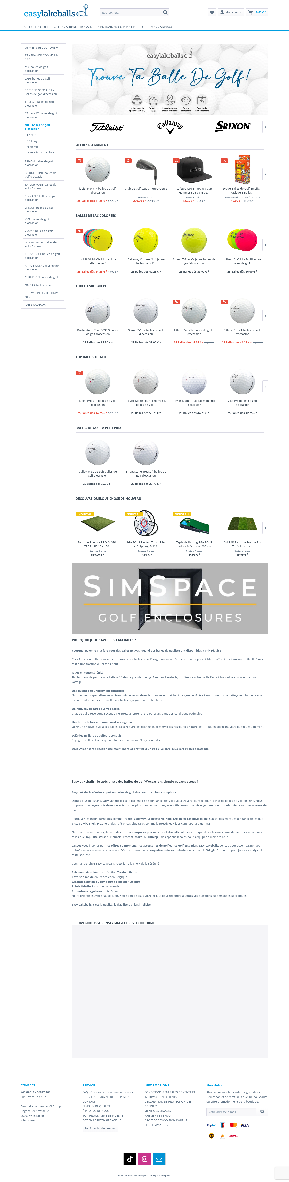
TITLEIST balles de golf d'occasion (39, 103)
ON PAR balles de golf (39, 285)
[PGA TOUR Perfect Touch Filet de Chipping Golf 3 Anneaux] (146, 523)
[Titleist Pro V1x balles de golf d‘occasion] (98, 169)
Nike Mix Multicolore (40, 152)
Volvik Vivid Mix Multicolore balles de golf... (98, 261)
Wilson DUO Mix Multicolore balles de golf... (242, 261)
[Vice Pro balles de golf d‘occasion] (242, 382)
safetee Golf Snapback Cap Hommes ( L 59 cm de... (194, 190)
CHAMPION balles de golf (41, 277)
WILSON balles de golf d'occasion (39, 209)
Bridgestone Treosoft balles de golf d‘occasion (146, 473)
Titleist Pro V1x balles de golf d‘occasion (97, 190)
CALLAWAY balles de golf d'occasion (41, 115)
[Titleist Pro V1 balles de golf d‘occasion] (242, 311)
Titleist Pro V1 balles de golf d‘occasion (242, 332)
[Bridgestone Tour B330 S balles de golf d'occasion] (98, 311)
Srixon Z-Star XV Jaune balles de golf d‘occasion (194, 261)
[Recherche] (165, 12)
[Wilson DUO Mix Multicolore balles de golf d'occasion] (242, 240)
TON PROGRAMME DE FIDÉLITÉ (103, 1115)
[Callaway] (170, 127)
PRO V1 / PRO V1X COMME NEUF (42, 294)
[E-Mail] (159, 1159)
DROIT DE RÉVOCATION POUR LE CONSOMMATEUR (166, 1122)
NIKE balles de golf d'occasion (37, 126)
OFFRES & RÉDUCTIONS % (42, 47)
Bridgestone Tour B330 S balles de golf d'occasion (97, 332)
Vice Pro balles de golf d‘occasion (242, 403)
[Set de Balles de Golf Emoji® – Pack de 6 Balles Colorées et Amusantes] (242, 169)
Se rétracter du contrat (100, 1128)
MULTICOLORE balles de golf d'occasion (41, 244)
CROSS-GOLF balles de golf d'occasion (42, 256)
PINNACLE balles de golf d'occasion (41, 198)
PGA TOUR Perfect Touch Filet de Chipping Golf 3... (146, 544)
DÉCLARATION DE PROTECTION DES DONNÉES (167, 1104)
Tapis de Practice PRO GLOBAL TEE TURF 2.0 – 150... (98, 544)
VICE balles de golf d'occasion (37, 221)
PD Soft (31, 135)
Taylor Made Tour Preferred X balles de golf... (146, 403)
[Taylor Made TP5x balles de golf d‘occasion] (194, 382)
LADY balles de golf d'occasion (37, 80)
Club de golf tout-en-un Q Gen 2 (146, 188)
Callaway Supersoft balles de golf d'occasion (98, 473)
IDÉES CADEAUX (35, 304)
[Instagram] (144, 1159)
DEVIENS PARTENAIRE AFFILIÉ (102, 1120)
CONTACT (89, 1101)
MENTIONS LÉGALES (157, 1111)
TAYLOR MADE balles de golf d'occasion (40, 186)
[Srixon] (232, 127)
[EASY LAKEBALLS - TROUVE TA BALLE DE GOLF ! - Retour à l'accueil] (59, 11)
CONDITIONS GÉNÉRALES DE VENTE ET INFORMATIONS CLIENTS (169, 1094)
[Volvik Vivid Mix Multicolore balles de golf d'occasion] (98, 240)
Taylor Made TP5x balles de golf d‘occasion (194, 403)
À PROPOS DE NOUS (96, 1111)
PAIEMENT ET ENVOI (157, 1115)
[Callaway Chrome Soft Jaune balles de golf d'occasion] (146, 240)
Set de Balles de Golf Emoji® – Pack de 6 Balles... (242, 190)
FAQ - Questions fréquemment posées (108, 1092)
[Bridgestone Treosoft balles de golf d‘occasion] (146, 452)
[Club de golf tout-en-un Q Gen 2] (146, 169)
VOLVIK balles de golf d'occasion (39, 232)
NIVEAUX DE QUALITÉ (96, 1106)
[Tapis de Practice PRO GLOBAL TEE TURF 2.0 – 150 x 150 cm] (98, 523)
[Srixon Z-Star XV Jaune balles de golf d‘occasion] (194, 240)
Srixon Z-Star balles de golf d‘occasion (146, 332)
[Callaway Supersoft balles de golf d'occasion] (98, 452)
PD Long (32, 141)
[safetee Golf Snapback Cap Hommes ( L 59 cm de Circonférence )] (194, 169)
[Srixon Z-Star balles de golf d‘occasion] (146, 311)
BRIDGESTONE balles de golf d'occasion (40, 174)
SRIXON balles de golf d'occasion (39, 163)
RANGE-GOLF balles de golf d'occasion (42, 267)
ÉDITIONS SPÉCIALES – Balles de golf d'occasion (41, 92)
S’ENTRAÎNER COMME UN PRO (41, 57)
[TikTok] (130, 1159)
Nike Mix (33, 147)
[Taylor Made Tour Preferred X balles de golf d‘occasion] (146, 382)
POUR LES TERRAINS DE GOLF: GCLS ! (107, 1097)
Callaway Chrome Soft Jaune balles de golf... (146, 261)
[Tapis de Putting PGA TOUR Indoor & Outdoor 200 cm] (194, 523)
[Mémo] (212, 12)
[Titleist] (107, 127)
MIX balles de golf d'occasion (36, 69)
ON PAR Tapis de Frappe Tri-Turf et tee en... (242, 544)
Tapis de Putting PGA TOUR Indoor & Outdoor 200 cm (194, 544)
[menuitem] (134, 12)
